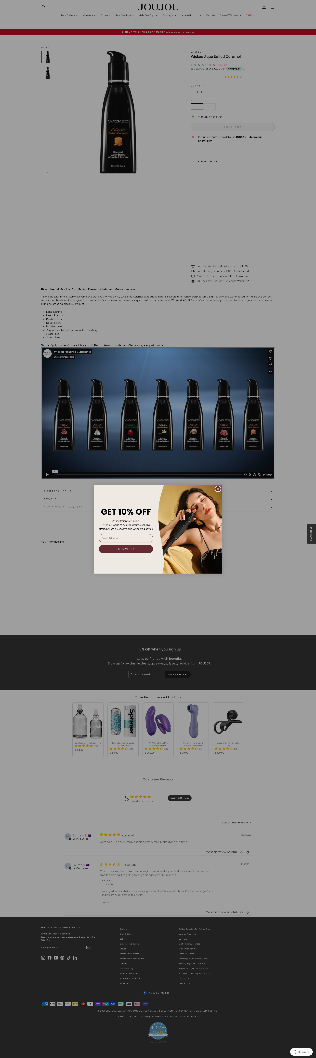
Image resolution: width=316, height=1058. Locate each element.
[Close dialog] (218, 489)
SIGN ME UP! (126, 549)
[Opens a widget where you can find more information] (301, 1052)
